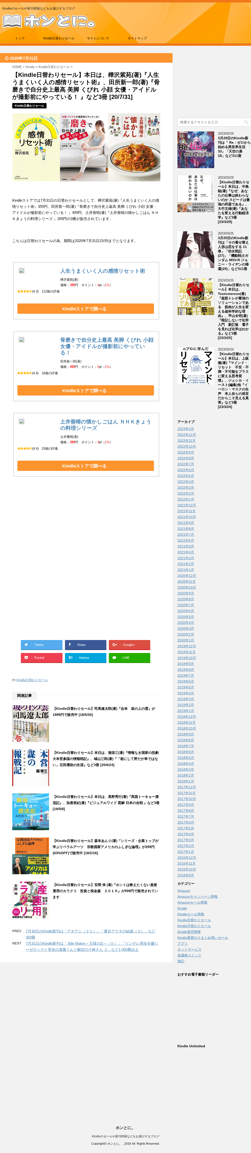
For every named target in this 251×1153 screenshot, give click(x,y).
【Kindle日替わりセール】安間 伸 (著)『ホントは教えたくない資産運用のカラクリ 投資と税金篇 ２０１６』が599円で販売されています (105, 891)
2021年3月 (185, 558)
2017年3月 (185, 840)
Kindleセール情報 (190, 914)
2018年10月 (186, 728)
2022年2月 (185, 493)
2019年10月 (186, 658)
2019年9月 (185, 664)
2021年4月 (185, 552)
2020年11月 (186, 581)
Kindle (182, 908)
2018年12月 (186, 717)
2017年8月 (185, 811)
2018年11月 (186, 722)
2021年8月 (185, 529)
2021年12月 (186, 505)
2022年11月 (186, 441)
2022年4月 (185, 482)
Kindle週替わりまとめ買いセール (202, 938)
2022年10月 (186, 446)
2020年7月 (185, 605)
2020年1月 (185, 640)
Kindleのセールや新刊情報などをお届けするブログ (125, 1136)
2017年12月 (186, 787)
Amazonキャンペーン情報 (197, 896)
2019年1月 (185, 711)
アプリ (182, 943)
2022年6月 (185, 470)
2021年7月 (185, 534)
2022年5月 (185, 476)
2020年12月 (186, 576)
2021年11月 (186, 511)
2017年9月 (185, 805)
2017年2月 (185, 846)
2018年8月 (185, 740)
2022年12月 (186, 435)
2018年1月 (185, 781)
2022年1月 (185, 499)
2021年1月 (185, 570)
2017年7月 (185, 816)
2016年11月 (186, 863)
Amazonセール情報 (192, 902)
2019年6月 (185, 681)
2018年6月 (185, 752)
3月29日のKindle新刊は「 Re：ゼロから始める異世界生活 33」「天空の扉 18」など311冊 (234, 147)
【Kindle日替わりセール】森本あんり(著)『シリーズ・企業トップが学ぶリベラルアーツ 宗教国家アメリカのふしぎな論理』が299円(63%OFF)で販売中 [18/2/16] (106, 847)
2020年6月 (185, 611)
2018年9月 (185, 734)
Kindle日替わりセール (59, 38)
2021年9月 (185, 523)
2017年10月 (186, 799)
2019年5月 (185, 687)
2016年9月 (185, 875)
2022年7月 (185, 464)
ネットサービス (189, 949)
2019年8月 (185, 670)
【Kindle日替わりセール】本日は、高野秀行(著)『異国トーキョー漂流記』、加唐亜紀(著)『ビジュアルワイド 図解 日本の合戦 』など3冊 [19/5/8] (106, 803)
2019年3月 (185, 699)
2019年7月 (185, 675)
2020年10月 (186, 587)
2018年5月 (185, 758)
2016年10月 (186, 869)
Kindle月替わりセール (194, 926)
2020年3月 (185, 628)
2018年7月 (185, 746)
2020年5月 (185, 617)
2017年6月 (185, 822)
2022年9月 (185, 452)
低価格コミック (189, 955)
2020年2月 (185, 634)
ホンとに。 (125, 1128)
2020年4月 (185, 623)
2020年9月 (185, 593)
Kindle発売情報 (189, 932)
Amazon (183, 891)
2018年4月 (185, 764)
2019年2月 (185, 705)
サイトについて (98, 38)
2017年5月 (185, 828)
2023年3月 (185, 429)
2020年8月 (185, 599)
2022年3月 (185, 487)
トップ (20, 38)
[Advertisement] (86, 530)
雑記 (180, 961)
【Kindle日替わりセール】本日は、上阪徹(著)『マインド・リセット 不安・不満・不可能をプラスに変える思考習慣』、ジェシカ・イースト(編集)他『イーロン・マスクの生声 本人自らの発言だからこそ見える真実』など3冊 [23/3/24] (233, 380)
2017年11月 (186, 793)
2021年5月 (185, 546)
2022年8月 (185, 458)
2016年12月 (186, 858)
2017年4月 (185, 834)
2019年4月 (185, 693)
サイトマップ (137, 38)
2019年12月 (186, 646)
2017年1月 (185, 852)
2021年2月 (185, 564)
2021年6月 (185, 540)
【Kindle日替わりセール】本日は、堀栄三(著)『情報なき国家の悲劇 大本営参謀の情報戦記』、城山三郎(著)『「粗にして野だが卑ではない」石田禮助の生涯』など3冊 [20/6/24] (107, 759)
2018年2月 (185, 775)
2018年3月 (185, 769)
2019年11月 (186, 652)
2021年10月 (186, 517)
